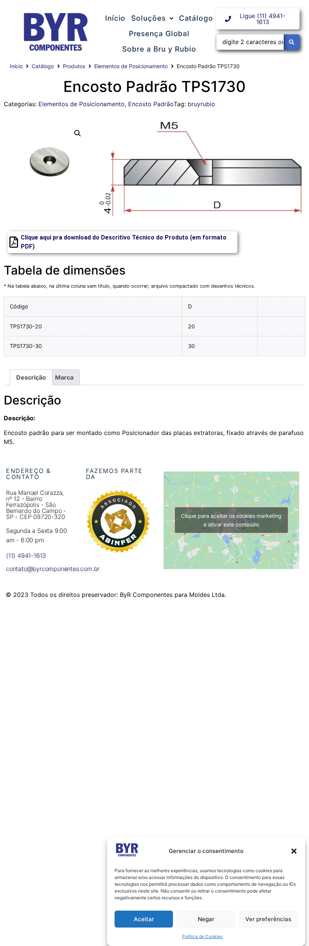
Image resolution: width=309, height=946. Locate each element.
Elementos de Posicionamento (131, 66)
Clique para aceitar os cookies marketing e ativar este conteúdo (231, 520)
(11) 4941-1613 (26, 555)
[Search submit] (292, 42)
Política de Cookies (202, 936)
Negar (206, 919)
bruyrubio (201, 104)
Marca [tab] (64, 377)
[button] (294, 851)
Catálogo (43, 66)
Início (16, 66)
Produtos (74, 66)
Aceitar (144, 919)
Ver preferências (268, 919)
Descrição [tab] (31, 377)
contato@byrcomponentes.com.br (52, 568)
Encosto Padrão (151, 104)
